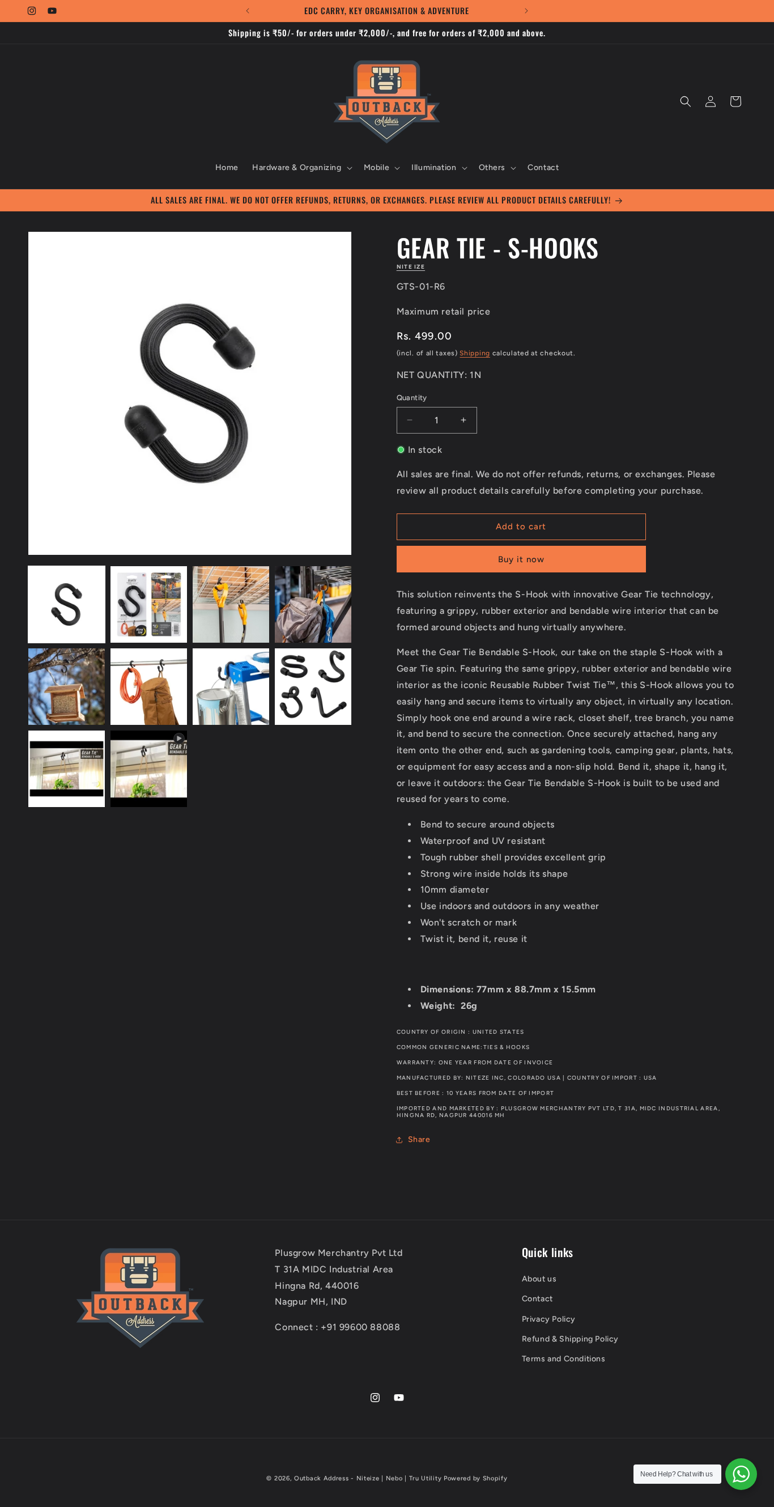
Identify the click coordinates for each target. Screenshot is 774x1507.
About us (539, 1279)
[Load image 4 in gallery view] (313, 604)
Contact (537, 1299)
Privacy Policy (549, 1319)
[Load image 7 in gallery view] (231, 686)
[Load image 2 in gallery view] (148, 604)
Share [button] (419, 1139)
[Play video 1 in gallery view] (148, 769)
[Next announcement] (526, 11)
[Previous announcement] (247, 11)
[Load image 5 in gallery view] (66, 686)
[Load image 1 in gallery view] (66, 604)
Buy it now (521, 559)
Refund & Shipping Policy (570, 1339)
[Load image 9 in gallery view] (66, 769)
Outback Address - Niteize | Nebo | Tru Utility (367, 1478)
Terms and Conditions (564, 1359)
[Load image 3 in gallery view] (231, 604)
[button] (301, 168)
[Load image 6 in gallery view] (148, 686)
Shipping (475, 353)
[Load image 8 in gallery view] (313, 686)
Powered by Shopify (476, 1478)
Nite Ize (411, 266)
